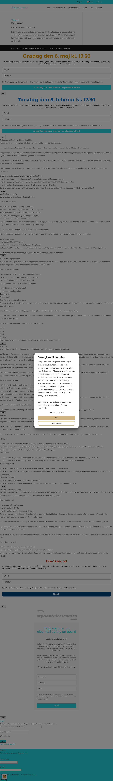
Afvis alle (56, 423)
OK (56, 418)
